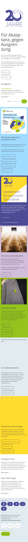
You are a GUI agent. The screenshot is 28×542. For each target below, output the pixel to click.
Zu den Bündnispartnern (6, 388)
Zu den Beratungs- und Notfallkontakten (9, 441)
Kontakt (3, 525)
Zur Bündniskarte (5, 77)
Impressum (18, 525)
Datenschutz (10, 525)
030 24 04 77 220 (6, 518)
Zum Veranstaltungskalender (7, 166)
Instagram (10, 504)
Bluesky (4, 509)
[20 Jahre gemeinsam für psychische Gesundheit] (14, 18)
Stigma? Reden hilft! (6, 446)
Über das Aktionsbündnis (6, 392)
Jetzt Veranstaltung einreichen (7, 161)
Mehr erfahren (4, 72)
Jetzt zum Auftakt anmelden (7, 156)
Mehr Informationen (6, 170)
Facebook (4, 504)
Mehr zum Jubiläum (6, 217)
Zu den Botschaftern (6, 334)
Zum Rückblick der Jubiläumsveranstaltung (10, 222)
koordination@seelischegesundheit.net (11, 520)
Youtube (16, 504)
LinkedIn (22, 504)
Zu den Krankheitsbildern (6, 451)
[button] (4, 101)
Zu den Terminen (5, 274)
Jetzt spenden (21, 538)
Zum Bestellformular (6, 329)
